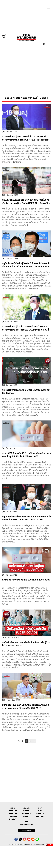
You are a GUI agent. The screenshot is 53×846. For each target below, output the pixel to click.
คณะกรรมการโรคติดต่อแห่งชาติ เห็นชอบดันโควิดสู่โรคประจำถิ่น (26, 391)
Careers (26, 813)
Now (40, 811)
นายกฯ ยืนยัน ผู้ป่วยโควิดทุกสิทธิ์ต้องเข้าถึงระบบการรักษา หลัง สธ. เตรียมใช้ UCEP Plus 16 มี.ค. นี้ (25, 328)
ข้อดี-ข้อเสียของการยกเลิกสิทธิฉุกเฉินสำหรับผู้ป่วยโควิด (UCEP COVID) (26, 644)
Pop (40, 808)
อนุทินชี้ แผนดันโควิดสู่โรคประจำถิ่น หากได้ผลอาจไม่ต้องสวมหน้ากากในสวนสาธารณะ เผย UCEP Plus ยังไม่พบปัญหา (26, 265)
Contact (40, 816)
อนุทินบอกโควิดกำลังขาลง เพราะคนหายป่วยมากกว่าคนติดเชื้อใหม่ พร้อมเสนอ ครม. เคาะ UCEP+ (26, 518)
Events (40, 813)
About (26, 816)
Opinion (13, 813)
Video (26, 811)
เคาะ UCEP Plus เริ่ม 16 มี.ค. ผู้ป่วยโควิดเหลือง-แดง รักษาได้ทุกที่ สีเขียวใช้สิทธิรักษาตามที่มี (26, 455)
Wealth (26, 808)
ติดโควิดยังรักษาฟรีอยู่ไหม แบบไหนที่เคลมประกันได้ (26, 579)
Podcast (13, 811)
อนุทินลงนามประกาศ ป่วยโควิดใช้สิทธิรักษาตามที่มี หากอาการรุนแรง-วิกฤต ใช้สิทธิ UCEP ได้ (25, 706)
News (12, 808)
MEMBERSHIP (26, 830)
